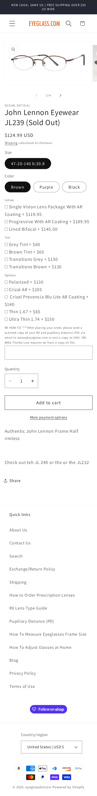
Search (16, 556)
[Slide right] (60, 95)
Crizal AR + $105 (25, 289)
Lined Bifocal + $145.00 (33, 229)
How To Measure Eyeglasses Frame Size (48, 634)
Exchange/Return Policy (32, 569)
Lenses (9, 200)
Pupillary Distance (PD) (31, 621)
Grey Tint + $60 (24, 244)
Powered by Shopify (69, 787)
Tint (7, 238)
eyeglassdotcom (38, 787)
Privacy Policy (22, 673)
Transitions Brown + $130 (35, 267)
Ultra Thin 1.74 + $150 (32, 319)
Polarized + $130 (26, 282)
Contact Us (20, 543)
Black (74, 187)
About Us (18, 530)
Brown (17, 187)
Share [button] (15, 480)
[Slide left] (36, 95)
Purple (46, 187)
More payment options (48, 417)
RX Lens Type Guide (28, 608)
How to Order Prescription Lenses (42, 595)
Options (10, 275)
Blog (13, 660)
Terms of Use (22, 686)
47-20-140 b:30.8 (28, 163)
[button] (12, 23)
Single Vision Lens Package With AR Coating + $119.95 (44, 210)
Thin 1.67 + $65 (25, 312)
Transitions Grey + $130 (33, 259)
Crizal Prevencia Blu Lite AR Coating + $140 (47, 300)
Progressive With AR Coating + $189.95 (49, 221)
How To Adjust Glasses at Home (40, 647)
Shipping (11, 143)
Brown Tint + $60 (26, 252)
